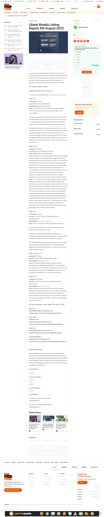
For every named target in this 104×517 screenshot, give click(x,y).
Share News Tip (32, 484)
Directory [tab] (74, 8)
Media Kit (62, 476)
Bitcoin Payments (61, 12)
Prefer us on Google (79, 34)
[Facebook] (78, 41)
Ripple (65, 441)
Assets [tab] (51, 8)
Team (30, 479)
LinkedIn (31, 384)
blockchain (37, 441)
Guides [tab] (62, 8)
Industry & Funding (34, 12)
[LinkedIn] (81, 41)
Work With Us (32, 487)
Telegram (31, 390)
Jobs (30, 489)
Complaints (46, 484)
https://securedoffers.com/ (45, 221)
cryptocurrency (46, 441)
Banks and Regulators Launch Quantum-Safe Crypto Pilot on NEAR (15, 30)
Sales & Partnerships (64, 484)
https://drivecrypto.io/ (43, 261)
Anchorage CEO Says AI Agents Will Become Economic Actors (15, 49)
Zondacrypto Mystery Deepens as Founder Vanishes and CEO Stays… (15, 40)
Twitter (30, 382)
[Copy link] (88, 41)
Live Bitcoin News (83, 27)
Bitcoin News (8, 12)
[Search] (94, 6)
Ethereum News (23, 12)
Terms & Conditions (48, 479)
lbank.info (31, 373)
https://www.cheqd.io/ (43, 286)
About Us (31, 476)
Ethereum (54, 441)
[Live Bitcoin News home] (8, 7)
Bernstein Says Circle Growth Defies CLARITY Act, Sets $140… (15, 26)
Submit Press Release (64, 481)
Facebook (31, 379)
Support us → (82, 482)
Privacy (28, 509)
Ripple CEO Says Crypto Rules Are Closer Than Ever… (15, 45)
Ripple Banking (43, 12)
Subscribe (79, 112)
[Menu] (98, 6)
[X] (75, 41)
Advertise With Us (63, 479)
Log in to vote (86, 72)
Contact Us (31, 481)
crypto (59, 441)
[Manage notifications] (100, 513)
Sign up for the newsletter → (13, 490)
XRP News (15, 12)
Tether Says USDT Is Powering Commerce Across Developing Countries (14, 36)
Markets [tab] (40, 8)
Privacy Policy (47, 476)
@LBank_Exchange (60, 95)
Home (5, 15)
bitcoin (31, 441)
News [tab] (28, 8)
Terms (25, 509)
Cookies (33, 509)
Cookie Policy (47, 481)
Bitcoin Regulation (71, 12)
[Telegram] (84, 41)
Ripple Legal (52, 12)
